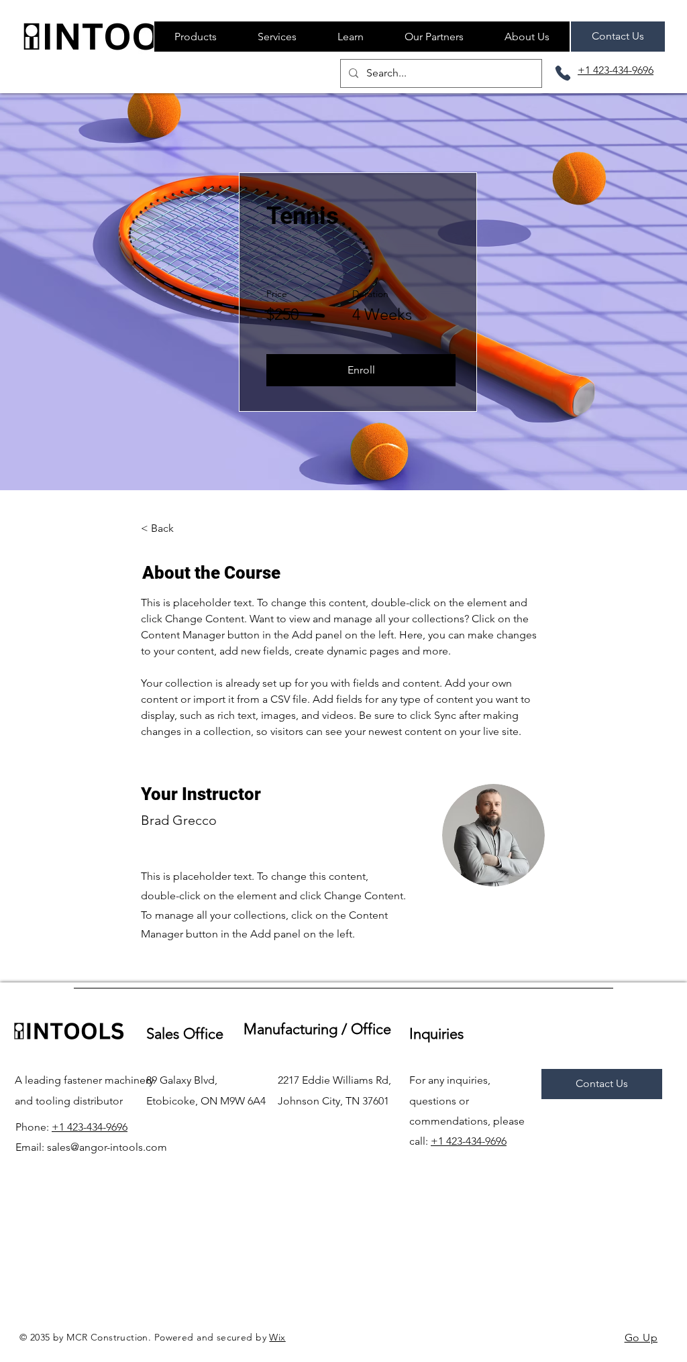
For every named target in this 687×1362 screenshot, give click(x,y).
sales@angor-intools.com (107, 1147)
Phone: (33, 1127)
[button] (350, 36)
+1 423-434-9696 (89, 1127)
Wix (277, 1337)
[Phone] (563, 73)
